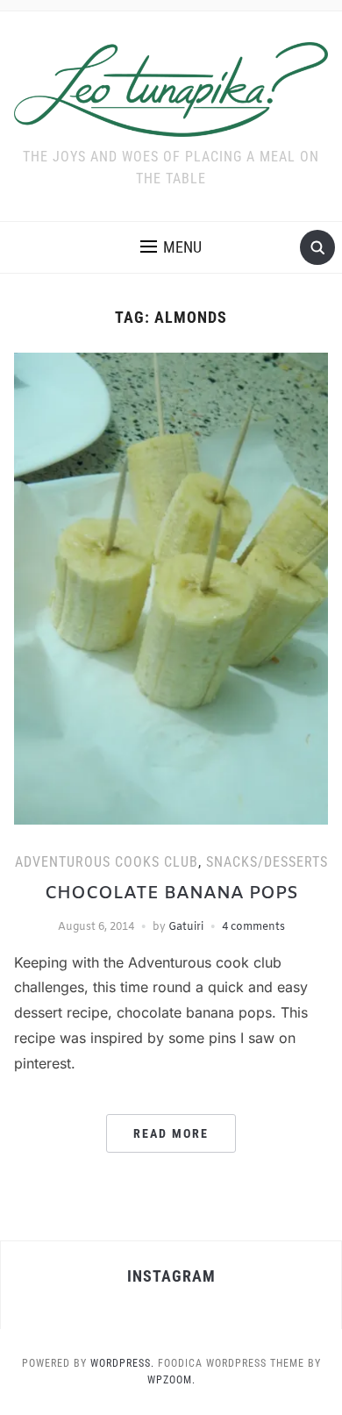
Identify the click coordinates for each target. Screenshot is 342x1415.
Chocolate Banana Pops (171, 893)
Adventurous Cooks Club (106, 862)
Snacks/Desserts (267, 862)
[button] (171, 247)
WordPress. (122, 1363)
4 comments (253, 927)
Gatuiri (185, 927)
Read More (171, 1133)
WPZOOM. (171, 1380)
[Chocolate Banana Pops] (171, 588)
